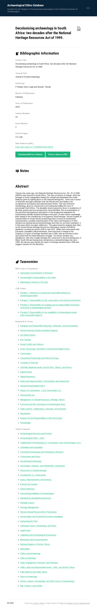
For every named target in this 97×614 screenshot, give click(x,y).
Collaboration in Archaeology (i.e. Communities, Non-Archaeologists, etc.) (50, 443)
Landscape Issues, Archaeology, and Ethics (38, 526)
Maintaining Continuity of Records (34, 282)
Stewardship (25, 423)
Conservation (25, 353)
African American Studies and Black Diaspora (39, 330)
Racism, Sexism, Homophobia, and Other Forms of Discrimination (47, 581)
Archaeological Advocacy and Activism (36, 433)
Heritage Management (29, 507)
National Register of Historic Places (35, 544)
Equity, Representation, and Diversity (35, 480)
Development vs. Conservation (33, 475)
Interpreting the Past (28, 521)
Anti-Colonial (25, 340)
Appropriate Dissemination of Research (36, 273)
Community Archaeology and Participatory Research (42, 452)
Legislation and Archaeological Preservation (38, 535)
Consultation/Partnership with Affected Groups (39, 358)
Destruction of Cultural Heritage (33, 470)
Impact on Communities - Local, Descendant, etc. (41, 390)
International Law (27, 395)
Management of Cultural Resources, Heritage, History (42, 400)
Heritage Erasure (27, 503)
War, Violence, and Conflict (31, 586)
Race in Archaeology (28, 577)
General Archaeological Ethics (32, 386)
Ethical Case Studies (28, 484)
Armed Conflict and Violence (32, 344)
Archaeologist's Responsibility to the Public (38, 278)
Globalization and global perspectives (35, 498)
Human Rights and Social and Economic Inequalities (41, 517)
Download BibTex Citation (30, 154)
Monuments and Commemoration (34, 540)
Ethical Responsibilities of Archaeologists (37, 493)
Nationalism (25, 549)
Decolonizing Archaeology (30, 461)
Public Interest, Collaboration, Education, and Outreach (43, 409)
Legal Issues (25, 530)
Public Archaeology (28, 558)
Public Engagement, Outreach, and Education (39, 563)
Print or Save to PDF (57, 154)
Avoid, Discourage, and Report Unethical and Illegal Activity (45, 349)
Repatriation (25, 413)
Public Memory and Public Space (33, 572)
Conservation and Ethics (30, 457)
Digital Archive (26, 372)
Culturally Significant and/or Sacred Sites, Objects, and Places (46, 367)
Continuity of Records (29, 363)
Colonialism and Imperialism (31, 447)
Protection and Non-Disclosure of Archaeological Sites (42, 404)
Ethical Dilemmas (27, 489)
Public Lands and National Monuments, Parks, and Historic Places (47, 567)
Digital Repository (27, 377)
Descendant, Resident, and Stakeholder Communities (42, 466)
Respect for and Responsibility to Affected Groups (41, 418)
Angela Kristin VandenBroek (78, 603)
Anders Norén (39, 603)
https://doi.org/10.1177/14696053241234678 (34, 147)
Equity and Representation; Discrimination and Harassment (44, 381)
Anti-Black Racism (27, 335)
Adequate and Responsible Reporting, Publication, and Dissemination (49, 326)
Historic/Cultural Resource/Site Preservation (38, 512)
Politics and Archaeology (30, 553)
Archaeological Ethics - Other (32, 438)
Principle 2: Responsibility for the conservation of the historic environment (50, 300)
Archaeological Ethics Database (25, 5)
